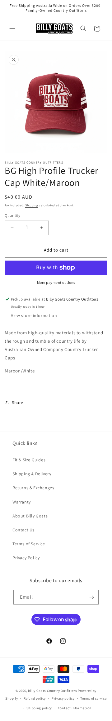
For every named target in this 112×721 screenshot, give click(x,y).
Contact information (74, 708)
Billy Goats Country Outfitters (52, 690)
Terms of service (93, 698)
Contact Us (23, 530)
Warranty (21, 502)
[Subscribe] (91, 597)
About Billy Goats (30, 516)
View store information (34, 315)
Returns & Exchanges (33, 487)
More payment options (56, 282)
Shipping (31, 205)
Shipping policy (39, 708)
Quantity (12, 215)
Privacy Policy (26, 558)
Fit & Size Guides (28, 460)
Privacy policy (63, 698)
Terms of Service (28, 544)
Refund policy (35, 698)
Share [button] (17, 402)
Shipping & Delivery (31, 474)
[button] (12, 28)
